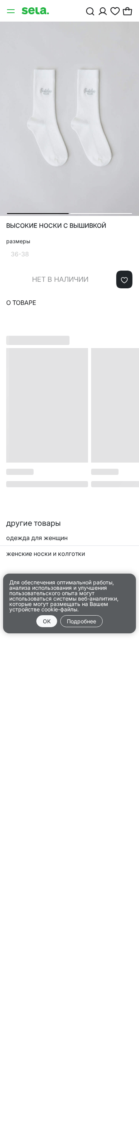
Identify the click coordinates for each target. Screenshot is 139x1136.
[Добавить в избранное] (124, 279)
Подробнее (81, 621)
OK (47, 621)
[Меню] (12, 11)
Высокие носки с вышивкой (56, 225)
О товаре (21, 302)
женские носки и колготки (45, 553)
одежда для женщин (37, 538)
